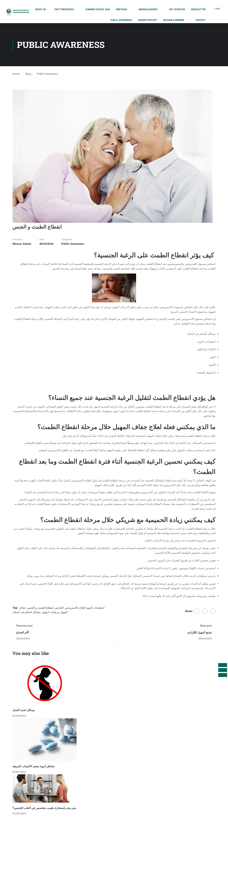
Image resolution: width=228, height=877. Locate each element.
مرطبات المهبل (50, 612)
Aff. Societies (177, 9)
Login (217, 8)
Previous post (24, 625)
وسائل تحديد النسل (23, 710)
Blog (28, 73)
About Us (40, 9)
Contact (200, 20)
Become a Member (173, 20)
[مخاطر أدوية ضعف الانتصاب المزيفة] (44, 739)
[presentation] (222, 665)
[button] (222, 675)
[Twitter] (205, 611)
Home (16, 73)
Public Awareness (121, 20)
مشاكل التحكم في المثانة (26, 612)
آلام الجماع (22, 632)
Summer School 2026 (98, 9)
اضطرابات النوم (95, 607)
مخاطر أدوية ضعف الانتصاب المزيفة (33, 766)
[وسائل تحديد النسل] (44, 683)
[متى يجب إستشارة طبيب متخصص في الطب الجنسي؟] (40, 788)
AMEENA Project (147, 20)
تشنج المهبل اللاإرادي (199, 632)
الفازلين (59, 607)
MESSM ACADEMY (148, 9)
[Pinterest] (213, 611)
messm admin (21, 243)
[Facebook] (197, 611)
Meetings (121, 9)
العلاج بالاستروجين (75, 607)
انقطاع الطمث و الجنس (40, 607)
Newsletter (198, 9)
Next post (206, 625)
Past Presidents (64, 9)
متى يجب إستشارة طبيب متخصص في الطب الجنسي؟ (44, 808)
